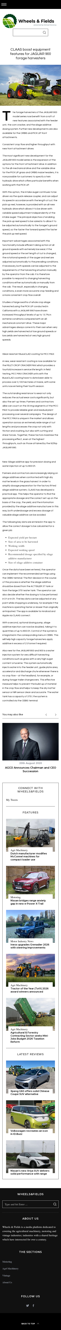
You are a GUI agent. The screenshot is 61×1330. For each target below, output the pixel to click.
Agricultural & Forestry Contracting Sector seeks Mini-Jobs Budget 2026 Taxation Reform (29, 1037)
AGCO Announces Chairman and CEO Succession (30, 769)
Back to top (28, 1324)
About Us (7, 1282)
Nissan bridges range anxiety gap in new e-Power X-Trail (28, 902)
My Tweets (12, 800)
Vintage (6, 1275)
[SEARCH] (44, 32)
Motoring (16, 897)
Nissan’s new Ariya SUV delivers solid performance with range (30, 1172)
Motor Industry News (22, 941)
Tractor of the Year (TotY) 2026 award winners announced (30, 990)
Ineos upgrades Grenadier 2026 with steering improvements (30, 946)
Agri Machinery (19, 850)
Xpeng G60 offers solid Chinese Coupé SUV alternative (30, 1093)
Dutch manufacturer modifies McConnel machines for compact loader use (29, 856)
